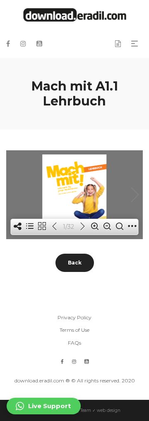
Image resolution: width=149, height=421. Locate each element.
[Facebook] (62, 361)
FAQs (74, 343)
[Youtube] (86, 361)
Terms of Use (74, 330)
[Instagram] (74, 361)
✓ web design (106, 410)
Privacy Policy (74, 317)
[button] (44, 406)
